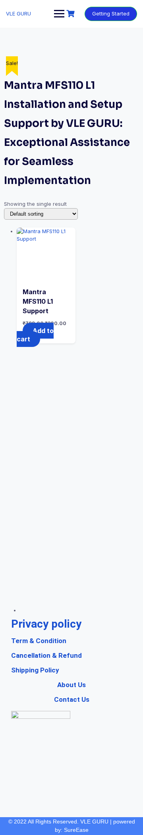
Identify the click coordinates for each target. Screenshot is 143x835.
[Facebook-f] (71, 588)
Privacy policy (46, 623)
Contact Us (71, 699)
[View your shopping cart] (71, 13)
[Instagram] (101, 588)
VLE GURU (18, 13)
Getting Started (110, 13)
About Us (71, 685)
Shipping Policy (35, 670)
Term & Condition (38, 641)
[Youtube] (42, 588)
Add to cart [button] (35, 335)
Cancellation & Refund (46, 655)
